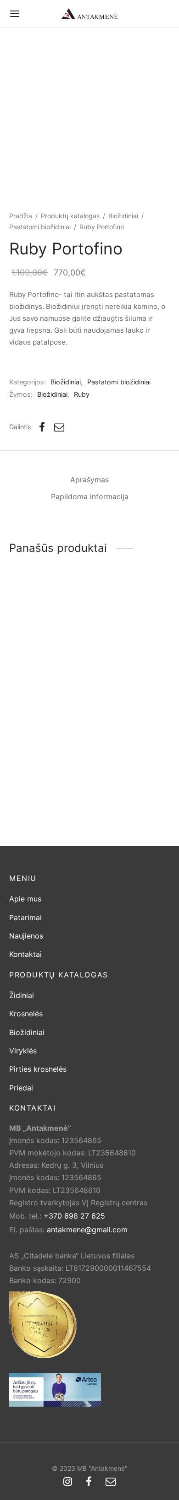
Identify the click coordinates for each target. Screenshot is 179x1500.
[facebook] (88, 1482)
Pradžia (20, 216)
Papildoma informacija (90, 496)
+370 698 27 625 (74, 1215)
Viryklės (23, 1050)
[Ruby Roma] (47, 637)
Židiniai (21, 995)
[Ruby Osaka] (131, 637)
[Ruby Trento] (47, 768)
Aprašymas (89, 479)
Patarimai (25, 917)
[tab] (89, 479)
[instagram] (68, 1482)
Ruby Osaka (113, 686)
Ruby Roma (29, 686)
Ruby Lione (112, 818)
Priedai (21, 1087)
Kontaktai (25, 954)
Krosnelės (26, 1013)
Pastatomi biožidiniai (40, 227)
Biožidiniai (123, 216)
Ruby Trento (30, 818)
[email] (110, 1482)
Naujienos (26, 935)
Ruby (82, 394)
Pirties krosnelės (38, 1069)
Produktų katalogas (70, 216)
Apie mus (25, 898)
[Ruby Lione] (131, 768)
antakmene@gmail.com (87, 1229)
